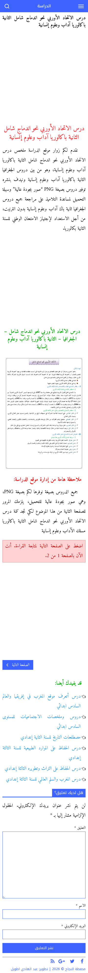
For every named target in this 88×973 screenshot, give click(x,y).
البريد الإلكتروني (73, 926)
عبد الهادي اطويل (24, 969)
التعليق (80, 827)
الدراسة (44, 6)
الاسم (81, 905)
